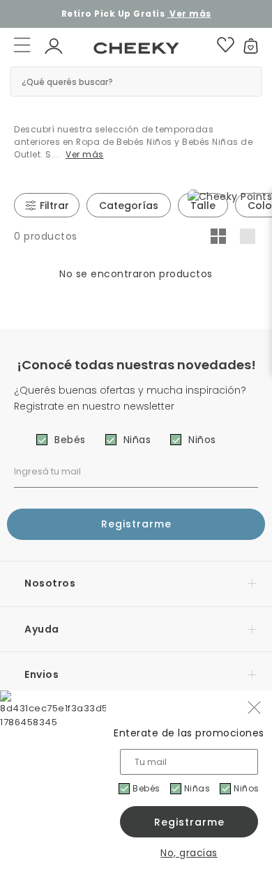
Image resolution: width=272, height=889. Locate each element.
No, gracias (189, 853)
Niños (246, 788)
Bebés (146, 788)
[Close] (252, 18)
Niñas (197, 788)
